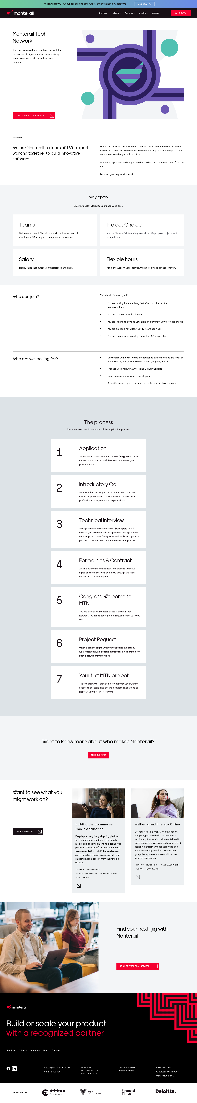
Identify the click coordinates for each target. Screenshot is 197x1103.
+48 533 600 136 (52, 1071)
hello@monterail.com (57, 1067)
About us (35, 1050)
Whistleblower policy (167, 1072)
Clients (23, 1050)
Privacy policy (163, 1068)
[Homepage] (20, 13)
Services (10, 1050)
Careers (56, 1050)
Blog (45, 1050)
